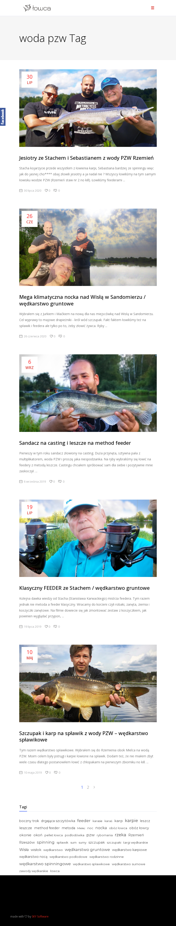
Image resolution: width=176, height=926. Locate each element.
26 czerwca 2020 (35, 336)
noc (90, 828)
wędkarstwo (53, 850)
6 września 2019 (35, 481)
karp (118, 821)
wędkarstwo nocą (33, 857)
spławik (62, 842)
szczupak (96, 842)
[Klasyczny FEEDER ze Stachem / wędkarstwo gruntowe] (88, 538)
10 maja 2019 (33, 772)
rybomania (105, 835)
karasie (97, 821)
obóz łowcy (139, 828)
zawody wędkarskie (33, 871)
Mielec (81, 828)
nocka (101, 827)
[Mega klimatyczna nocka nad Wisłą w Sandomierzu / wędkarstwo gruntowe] (88, 247)
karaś (108, 821)
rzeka (120, 834)
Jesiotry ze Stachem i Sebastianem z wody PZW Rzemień (86, 157)
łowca (55, 871)
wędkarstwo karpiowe (129, 850)
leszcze (25, 828)
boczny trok (29, 821)
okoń (37, 835)
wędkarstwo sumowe (128, 864)
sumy (82, 842)
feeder (84, 820)
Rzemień (136, 835)
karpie (131, 820)
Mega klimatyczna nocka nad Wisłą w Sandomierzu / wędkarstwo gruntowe (82, 300)
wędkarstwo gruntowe (87, 849)
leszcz (145, 821)
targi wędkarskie (135, 842)
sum (73, 842)
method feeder (47, 828)
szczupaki (114, 842)
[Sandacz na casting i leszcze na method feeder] (88, 393)
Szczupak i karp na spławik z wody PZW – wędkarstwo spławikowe (83, 736)
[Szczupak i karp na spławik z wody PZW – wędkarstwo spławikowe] (88, 683)
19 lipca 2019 (32, 626)
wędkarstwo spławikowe (91, 864)
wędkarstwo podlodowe (68, 857)
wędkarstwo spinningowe (45, 863)
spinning (46, 842)
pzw (90, 835)
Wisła (24, 850)
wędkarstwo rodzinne (106, 857)
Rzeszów (27, 842)
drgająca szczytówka (58, 821)
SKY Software (40, 916)
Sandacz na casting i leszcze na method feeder (75, 442)
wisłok (36, 850)
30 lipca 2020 (32, 190)
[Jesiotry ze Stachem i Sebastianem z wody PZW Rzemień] (88, 108)
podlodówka (74, 835)
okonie (25, 835)
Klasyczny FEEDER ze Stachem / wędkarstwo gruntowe (84, 587)
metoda (68, 828)
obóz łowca (118, 828)
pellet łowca (53, 835)
